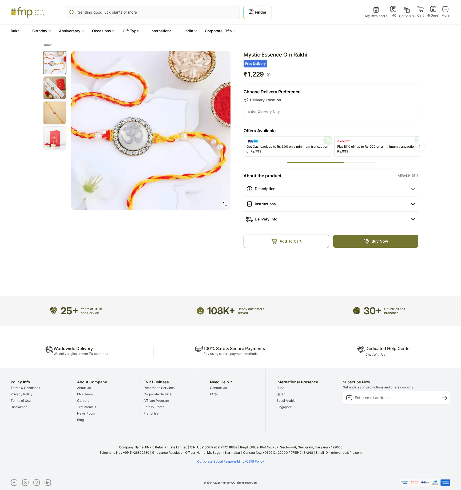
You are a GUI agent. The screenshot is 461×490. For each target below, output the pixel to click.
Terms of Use (21, 401)
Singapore (284, 407)
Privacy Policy (22, 394)
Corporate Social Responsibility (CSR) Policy (230, 461)
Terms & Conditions (25, 388)
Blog (80, 420)
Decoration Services (159, 388)
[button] (17, 31)
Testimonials (86, 407)
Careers (83, 401)
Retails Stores (154, 407)
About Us (84, 388)
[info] (268, 74)
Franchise (151, 413)
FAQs (214, 394)
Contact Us (218, 388)
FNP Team (85, 394)
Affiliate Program (156, 401)
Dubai (280, 388)
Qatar (280, 394)
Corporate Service (158, 394)
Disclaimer (19, 407)
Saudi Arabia (286, 401)
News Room (86, 413)
